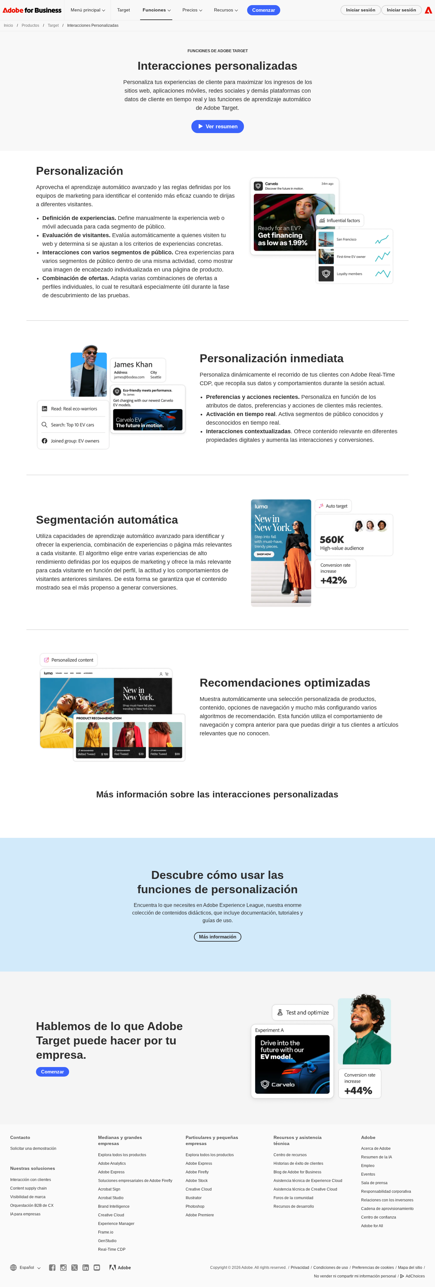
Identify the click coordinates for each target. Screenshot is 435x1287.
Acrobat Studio (111, 1198)
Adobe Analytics (112, 1163)
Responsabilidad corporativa (386, 1191)
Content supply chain (28, 1188)
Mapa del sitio (410, 1267)
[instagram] (63, 1267)
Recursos (223, 9)
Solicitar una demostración (33, 1148)
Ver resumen (222, 127)
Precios (189, 9)
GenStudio (107, 1241)
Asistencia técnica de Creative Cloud (305, 1189)
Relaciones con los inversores (387, 1200)
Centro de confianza (378, 1217)
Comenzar (263, 10)
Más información (217, 936)
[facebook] (52, 1267)
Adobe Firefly (197, 1172)
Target (123, 9)
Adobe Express (111, 1172)
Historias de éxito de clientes (298, 1163)
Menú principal (85, 9)
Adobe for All (372, 1226)
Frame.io (105, 1232)
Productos (30, 25)
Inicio (8, 25)
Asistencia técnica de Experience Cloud (308, 1180)
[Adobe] (428, 10)
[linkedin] (85, 1267)
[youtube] (97, 1267)
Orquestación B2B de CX (31, 1205)
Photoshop (195, 1206)
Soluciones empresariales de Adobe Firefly (132, 1180)
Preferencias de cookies (373, 1267)
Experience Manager (116, 1223)
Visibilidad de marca (28, 1197)
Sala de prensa (374, 1183)
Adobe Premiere (200, 1215)
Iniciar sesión (360, 9)
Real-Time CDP (111, 1249)
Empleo (367, 1165)
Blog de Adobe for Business (297, 1172)
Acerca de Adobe (376, 1148)
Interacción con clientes (30, 1179)
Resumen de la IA (376, 1157)
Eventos (368, 1174)
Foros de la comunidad (293, 1198)
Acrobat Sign (109, 1189)
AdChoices (415, 1276)
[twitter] (74, 1267)
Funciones (154, 9)
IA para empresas (25, 1214)
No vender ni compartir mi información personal (355, 1276)
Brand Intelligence (114, 1206)
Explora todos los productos (122, 1155)
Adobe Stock (197, 1180)
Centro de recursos (290, 1155)
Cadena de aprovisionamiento (387, 1208)
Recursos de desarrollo (294, 1206)
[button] (24, 1267)
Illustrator (194, 1198)
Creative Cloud (111, 1215)
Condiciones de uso (330, 1267)
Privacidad (300, 1267)
